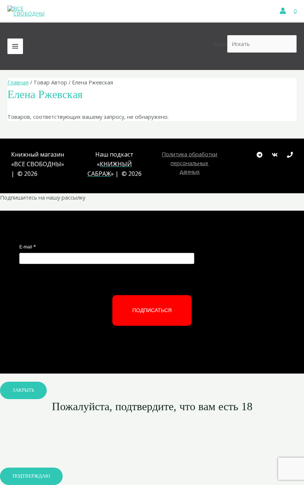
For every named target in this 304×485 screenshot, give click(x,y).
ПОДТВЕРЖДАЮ (31, 476)
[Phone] (290, 155)
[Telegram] (259, 155)
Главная (18, 82)
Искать (220, 44)
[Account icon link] (283, 10)
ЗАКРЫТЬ (23, 390)
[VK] (275, 155)
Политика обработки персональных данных (189, 162)
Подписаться (152, 310)
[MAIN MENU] (15, 46)
